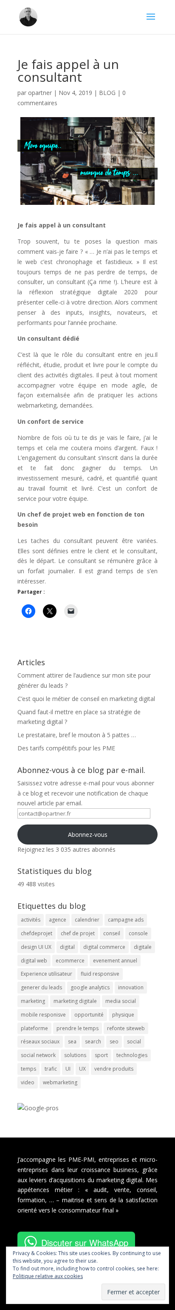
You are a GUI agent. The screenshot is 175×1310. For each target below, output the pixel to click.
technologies (131, 1055)
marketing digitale (75, 1001)
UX (82, 1068)
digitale (143, 947)
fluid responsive (100, 973)
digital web (34, 960)
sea (72, 1041)
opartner (40, 93)
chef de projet (78, 933)
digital (67, 947)
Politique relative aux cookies (48, 1276)
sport (101, 1055)
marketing (33, 1001)
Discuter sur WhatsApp (84, 1242)
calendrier (87, 919)
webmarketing (60, 1082)
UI (68, 1068)
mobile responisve (43, 1014)
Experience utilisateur (46, 973)
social (134, 1041)
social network (38, 1055)
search (93, 1041)
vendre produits (113, 1068)
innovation (131, 987)
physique (123, 1014)
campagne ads (126, 919)
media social (120, 1001)
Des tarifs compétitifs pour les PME (66, 748)
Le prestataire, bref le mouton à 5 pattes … (76, 735)
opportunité (89, 1014)
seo (114, 1041)
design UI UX (36, 947)
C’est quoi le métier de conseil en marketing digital (86, 699)
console (138, 933)
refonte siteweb (126, 1028)
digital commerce (104, 947)
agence (57, 919)
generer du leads (41, 987)
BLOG (107, 93)
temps (28, 1068)
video (27, 1082)
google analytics (90, 987)
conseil (111, 933)
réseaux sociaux (40, 1041)
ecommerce (70, 960)
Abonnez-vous (87, 834)
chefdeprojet (36, 933)
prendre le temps (77, 1028)
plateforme (34, 1028)
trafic (51, 1068)
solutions (75, 1055)
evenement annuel (115, 960)
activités (30, 919)
